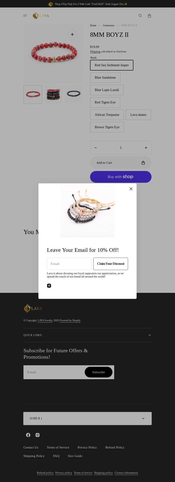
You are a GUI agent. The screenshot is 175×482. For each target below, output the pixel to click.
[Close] (131, 188)
